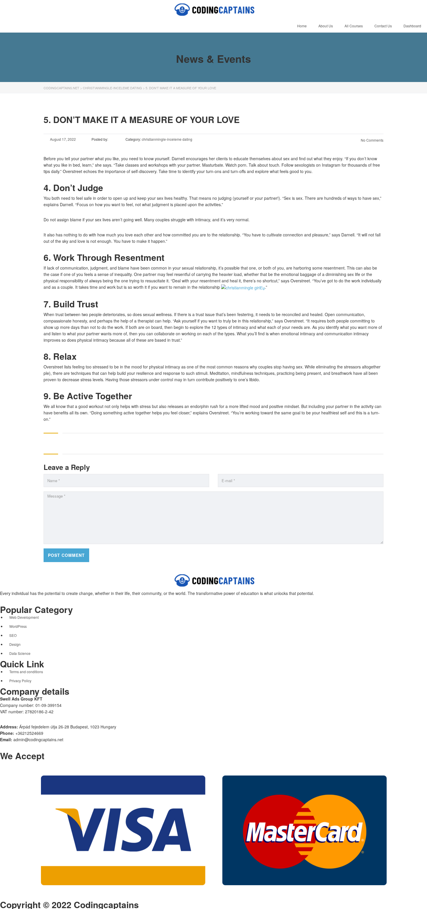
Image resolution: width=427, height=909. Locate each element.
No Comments (371, 140)
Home (302, 25)
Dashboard (412, 25)
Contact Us (383, 25)
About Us (325, 25)
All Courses (354, 25)
